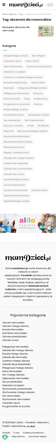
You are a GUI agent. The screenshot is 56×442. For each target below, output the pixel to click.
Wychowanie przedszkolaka (17, 388)
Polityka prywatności (33, 432)
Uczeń (30, 125)
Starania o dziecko (13, 125)
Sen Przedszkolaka (34, 120)
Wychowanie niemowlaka (16, 399)
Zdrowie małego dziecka (15, 326)
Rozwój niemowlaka (12, 329)
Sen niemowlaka (12, 120)
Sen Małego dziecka (38, 115)
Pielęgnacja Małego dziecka (32, 88)
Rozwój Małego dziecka (16, 109)
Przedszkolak (40, 98)
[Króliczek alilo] (28, 223)
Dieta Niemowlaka (13, 66)
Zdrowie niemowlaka (13, 322)
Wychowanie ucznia (14, 147)
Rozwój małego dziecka (15, 353)
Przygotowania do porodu (17, 104)
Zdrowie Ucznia (39, 190)
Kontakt (6, 432)
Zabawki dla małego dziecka (19, 158)
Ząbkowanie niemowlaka (15, 378)
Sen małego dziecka (13, 374)
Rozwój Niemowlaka (14, 115)
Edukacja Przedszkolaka (38, 66)
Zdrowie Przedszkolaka (15, 190)
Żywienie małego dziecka (16, 360)
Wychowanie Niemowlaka (17, 136)
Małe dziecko (38, 82)
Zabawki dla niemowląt (16, 163)
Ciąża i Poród (32, 61)
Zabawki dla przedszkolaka (18, 168)
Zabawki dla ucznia (14, 174)
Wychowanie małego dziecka (18, 392)
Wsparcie (9, 131)
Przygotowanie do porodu (16, 406)
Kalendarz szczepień (14, 72)
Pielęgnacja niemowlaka (15, 346)
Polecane (38, 93)
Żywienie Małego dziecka (17, 201)
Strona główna (9, 14)
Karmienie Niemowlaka (15, 82)
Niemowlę (9, 88)
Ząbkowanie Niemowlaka (16, 195)
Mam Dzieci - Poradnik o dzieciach (29, 422)
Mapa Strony (18, 436)
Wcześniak (43, 125)
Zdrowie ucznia (10, 340)
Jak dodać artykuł (37, 436)
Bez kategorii (38, 55)
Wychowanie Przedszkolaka (18, 142)
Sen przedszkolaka (12, 381)
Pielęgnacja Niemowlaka (16, 93)
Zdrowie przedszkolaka (14, 336)
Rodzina (38, 104)
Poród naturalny (12, 98)
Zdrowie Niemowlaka (14, 185)
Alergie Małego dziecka (16, 55)
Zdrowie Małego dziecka (16, 179)
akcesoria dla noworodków (38, 14)
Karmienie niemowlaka (14, 333)
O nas (16, 432)
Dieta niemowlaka (12, 371)
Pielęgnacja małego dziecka (17, 367)
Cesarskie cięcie (12, 61)
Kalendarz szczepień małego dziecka (23, 77)
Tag (21, 14)
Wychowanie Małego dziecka (32, 131)
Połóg (27, 98)
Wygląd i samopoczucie (16, 152)
